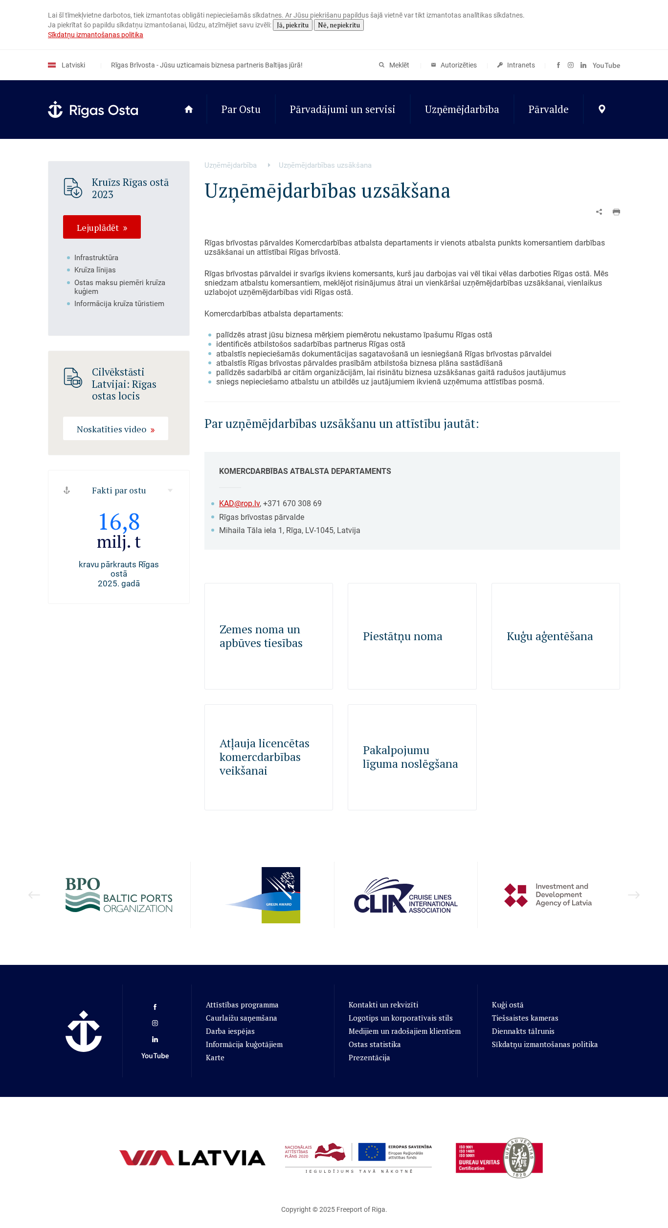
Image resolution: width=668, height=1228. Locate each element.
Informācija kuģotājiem (244, 1044)
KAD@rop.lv (239, 503)
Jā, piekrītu (293, 25)
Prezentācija (369, 1057)
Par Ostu (241, 109)
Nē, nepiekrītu (339, 25)
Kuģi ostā (508, 1004)
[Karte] (601, 109)
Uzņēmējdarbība (462, 109)
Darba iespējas (230, 1031)
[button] (616, 211)
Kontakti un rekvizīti (383, 1004)
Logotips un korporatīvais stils (401, 1018)
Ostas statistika (375, 1044)
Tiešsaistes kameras (525, 1018)
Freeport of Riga (360, 1209)
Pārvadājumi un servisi (343, 109)
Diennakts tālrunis (523, 1031)
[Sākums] (188, 109)
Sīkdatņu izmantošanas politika (95, 35)
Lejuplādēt (98, 227)
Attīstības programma (242, 1004)
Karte (215, 1057)
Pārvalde (549, 109)
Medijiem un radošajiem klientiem (405, 1031)
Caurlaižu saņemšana (241, 1018)
